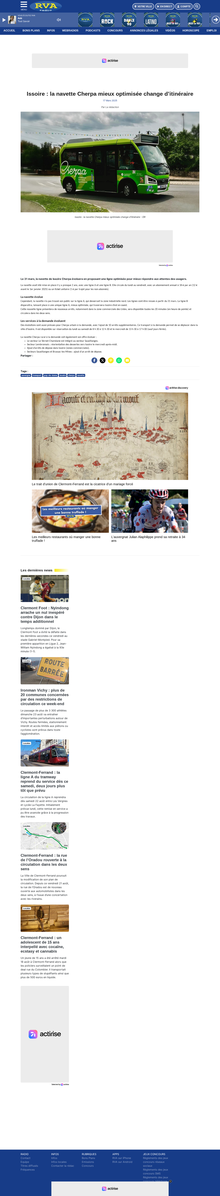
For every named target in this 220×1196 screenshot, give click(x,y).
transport (37, 375)
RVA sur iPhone (121, 1158)
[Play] (4, 20)
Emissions (88, 1161)
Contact (25, 1158)
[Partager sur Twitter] (101, 362)
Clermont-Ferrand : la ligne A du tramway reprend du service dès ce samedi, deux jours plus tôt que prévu (44, 781)
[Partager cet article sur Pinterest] (110, 362)
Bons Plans (31, 30)
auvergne (25, 375)
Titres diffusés (29, 1165)
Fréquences (28, 1169)
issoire (63, 375)
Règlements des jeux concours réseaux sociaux (155, 1161)
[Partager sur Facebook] (93, 362)
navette (80, 375)
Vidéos (170, 30)
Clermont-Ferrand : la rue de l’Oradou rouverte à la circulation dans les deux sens (44, 862)
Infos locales (59, 1161)
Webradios (70, 30)
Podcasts (93, 30)
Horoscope (190, 30)
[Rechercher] (196, 6)
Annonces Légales (144, 30)
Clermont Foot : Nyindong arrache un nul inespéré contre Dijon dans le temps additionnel (45, 615)
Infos (51, 30)
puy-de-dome (50, 375)
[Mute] (58, 19)
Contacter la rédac (62, 1165)
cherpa (71, 375)
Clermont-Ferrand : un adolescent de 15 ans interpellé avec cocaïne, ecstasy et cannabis (42, 944)
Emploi (211, 30)
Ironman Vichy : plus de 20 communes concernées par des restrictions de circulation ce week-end (45, 697)
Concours (115, 30)
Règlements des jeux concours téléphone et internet (155, 1181)
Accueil (9, 30)
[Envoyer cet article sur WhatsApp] (118, 362)
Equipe (25, 1161)
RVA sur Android (122, 1161)
